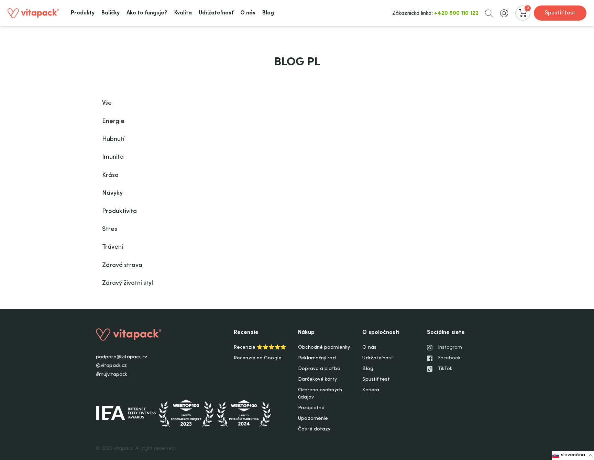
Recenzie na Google (258, 358)
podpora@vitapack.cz (121, 357)
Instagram (450, 347)
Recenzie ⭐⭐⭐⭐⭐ (260, 347)
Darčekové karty (317, 379)
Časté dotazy (314, 429)
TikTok (445, 369)
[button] (488, 13)
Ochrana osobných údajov (320, 394)
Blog (367, 369)
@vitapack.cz (111, 365)
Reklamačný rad (317, 358)
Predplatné (311, 408)
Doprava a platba (319, 369)
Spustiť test (560, 13)
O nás (369, 347)
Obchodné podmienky (324, 347)
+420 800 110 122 (456, 13)
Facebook (449, 358)
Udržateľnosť (377, 358)
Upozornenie (313, 418)
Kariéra (370, 390)
